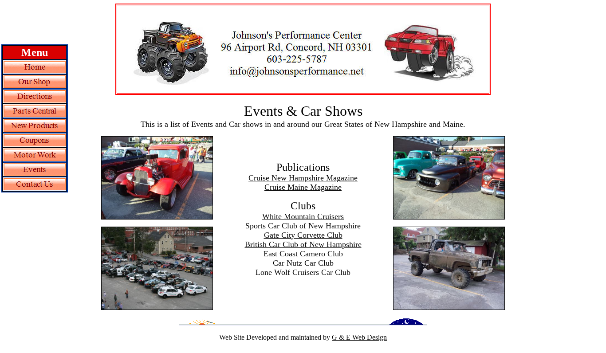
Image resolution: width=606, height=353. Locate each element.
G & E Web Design (359, 337)
